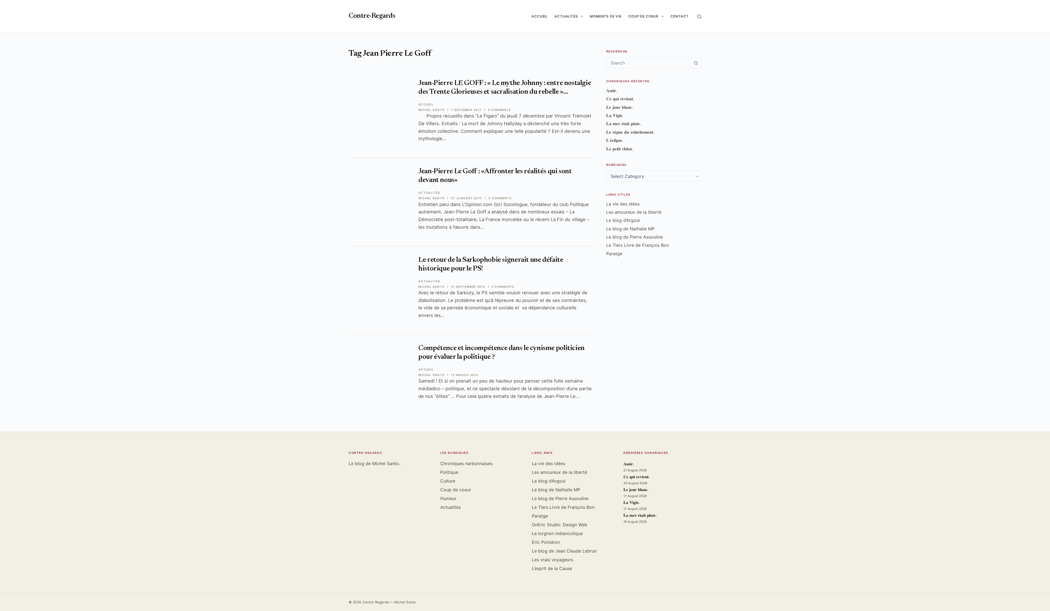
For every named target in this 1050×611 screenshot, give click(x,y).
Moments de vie (606, 16)
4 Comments (499, 110)
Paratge (614, 253)
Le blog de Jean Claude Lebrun (564, 551)
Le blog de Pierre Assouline (634, 237)
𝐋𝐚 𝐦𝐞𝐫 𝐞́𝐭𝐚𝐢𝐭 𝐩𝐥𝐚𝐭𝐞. (623, 123)
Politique (449, 472)
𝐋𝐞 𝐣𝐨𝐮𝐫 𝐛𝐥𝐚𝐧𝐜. (619, 107)
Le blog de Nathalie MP (630, 228)
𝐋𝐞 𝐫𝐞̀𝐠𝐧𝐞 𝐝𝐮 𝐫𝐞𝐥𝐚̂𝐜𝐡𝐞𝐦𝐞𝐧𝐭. (630, 132)
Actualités (566, 16)
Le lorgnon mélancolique (557, 533)
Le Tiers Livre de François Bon (637, 245)
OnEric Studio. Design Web (559, 524)
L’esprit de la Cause (552, 568)
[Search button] (696, 63)
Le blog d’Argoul (623, 220)
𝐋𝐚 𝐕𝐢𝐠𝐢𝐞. (614, 115)
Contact (679, 16)
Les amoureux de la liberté (633, 212)
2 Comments (503, 287)
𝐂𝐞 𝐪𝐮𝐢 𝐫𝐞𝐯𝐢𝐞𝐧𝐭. (620, 98)
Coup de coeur (643, 16)
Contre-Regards (372, 16)
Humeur (448, 498)
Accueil (540, 16)
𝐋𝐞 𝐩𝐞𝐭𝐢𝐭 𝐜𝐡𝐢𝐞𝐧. (619, 148)
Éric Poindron (546, 542)
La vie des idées (623, 204)
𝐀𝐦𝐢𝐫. (611, 90)
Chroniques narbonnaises (466, 463)
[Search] (699, 16)
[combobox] (648, 62)
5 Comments (499, 198)
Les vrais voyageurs (552, 559)
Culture (447, 481)
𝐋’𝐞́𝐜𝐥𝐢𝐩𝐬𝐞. (614, 140)
